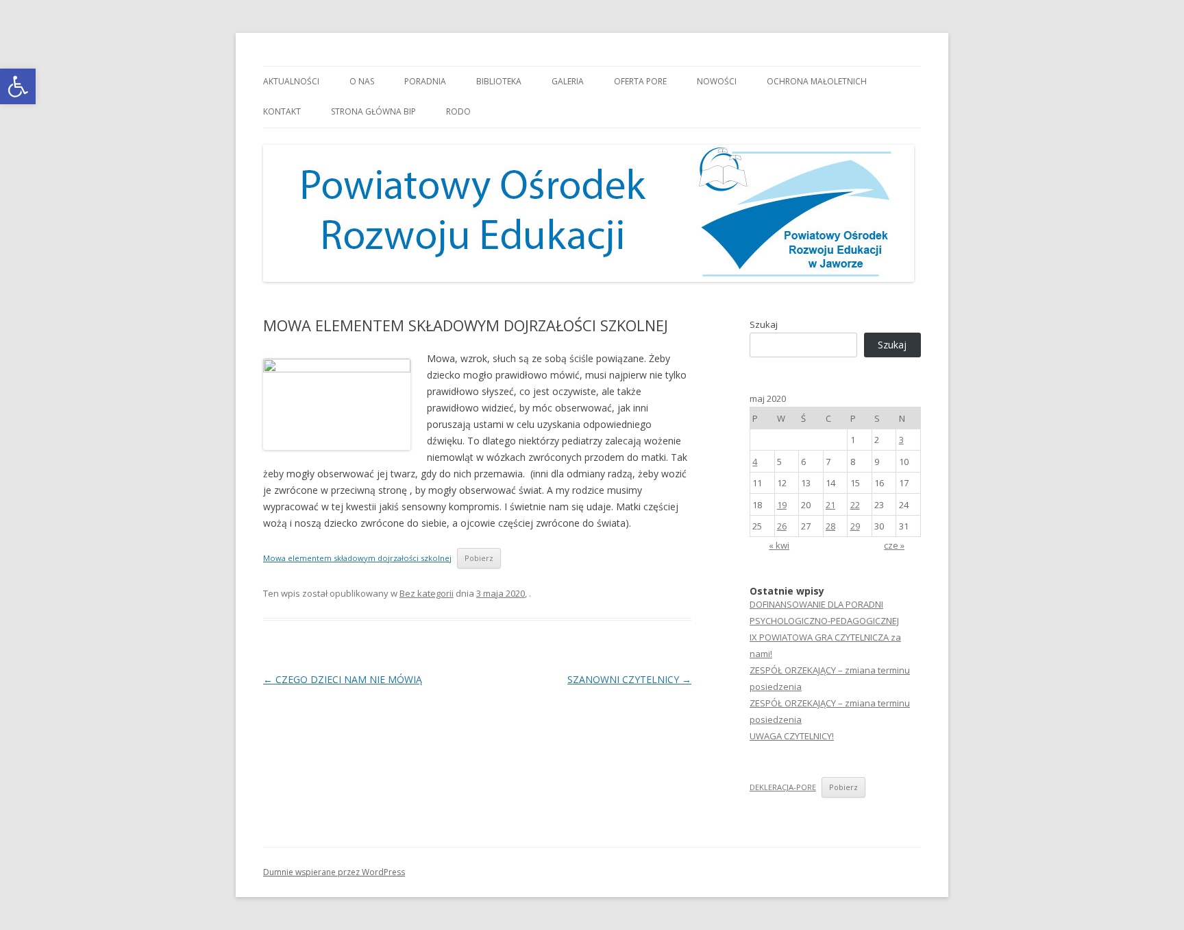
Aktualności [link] (291, 81)
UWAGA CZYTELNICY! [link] (792, 736)
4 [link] (754, 461)
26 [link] (782, 526)
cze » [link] (894, 545)
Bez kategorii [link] (426, 593)
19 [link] (782, 505)
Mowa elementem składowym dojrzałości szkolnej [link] (357, 558)
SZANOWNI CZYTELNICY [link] (629, 679)
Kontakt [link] (282, 111)
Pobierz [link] (479, 558)
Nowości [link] (717, 81)
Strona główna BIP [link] (373, 111)
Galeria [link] (568, 81)
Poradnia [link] (425, 81)
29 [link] (855, 526)
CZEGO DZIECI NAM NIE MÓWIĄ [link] (342, 679)
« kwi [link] (779, 545)
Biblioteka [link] (498, 81)
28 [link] (830, 526)
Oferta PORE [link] (640, 81)
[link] (18, 86)
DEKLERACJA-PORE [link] (783, 787)
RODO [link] (458, 111)
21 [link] (830, 505)
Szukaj (764, 324)
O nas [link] (361, 81)
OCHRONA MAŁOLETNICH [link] (817, 81)
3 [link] (901, 439)
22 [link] (855, 505)
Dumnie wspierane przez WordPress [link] (334, 872)
